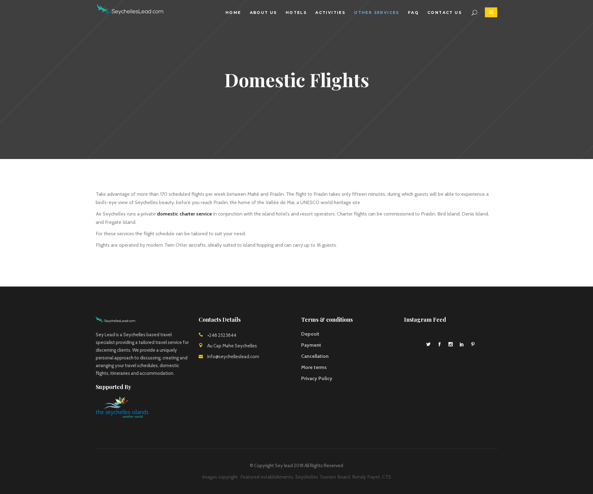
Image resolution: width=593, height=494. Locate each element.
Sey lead (284, 465)
